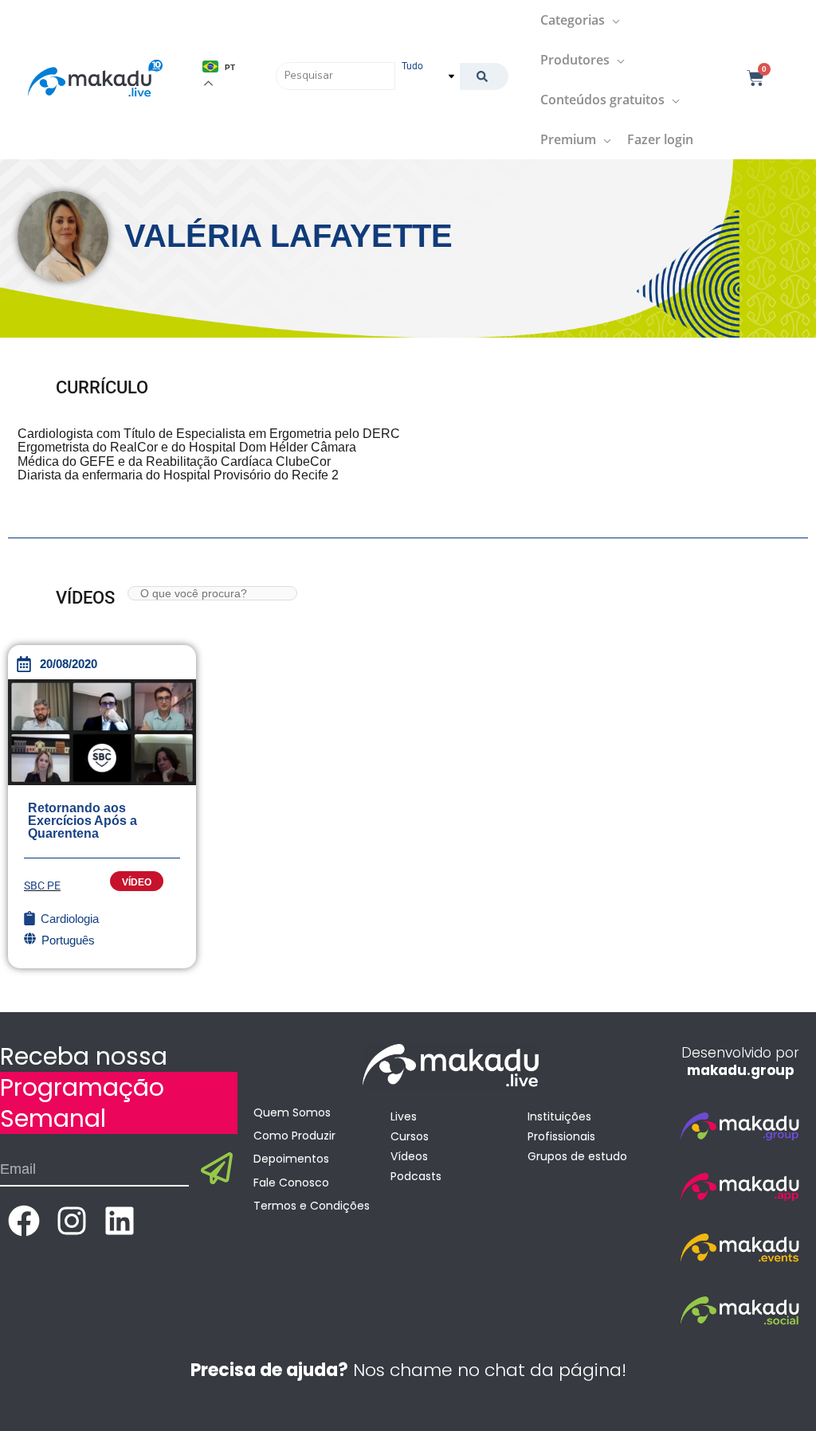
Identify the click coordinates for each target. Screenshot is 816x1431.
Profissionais (561, 1136)
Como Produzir (294, 1136)
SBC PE (42, 885)
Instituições (559, 1116)
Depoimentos (291, 1159)
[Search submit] (484, 76)
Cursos (409, 1136)
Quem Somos (292, 1112)
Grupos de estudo (577, 1156)
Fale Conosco (291, 1183)
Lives (403, 1116)
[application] (612, 20)
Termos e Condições (311, 1206)
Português (68, 940)
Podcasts (415, 1176)
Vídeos (409, 1156)
